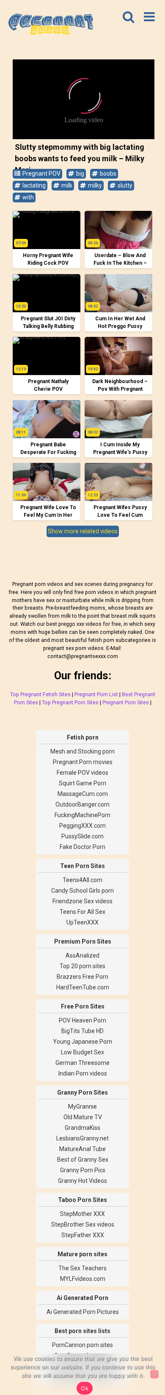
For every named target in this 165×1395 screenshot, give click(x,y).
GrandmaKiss (82, 1127)
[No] (154, 1374)
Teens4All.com (82, 880)
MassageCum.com (83, 793)
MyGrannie (82, 1106)
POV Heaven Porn (82, 1020)
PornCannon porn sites (82, 1345)
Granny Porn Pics (82, 1170)
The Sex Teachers (82, 1268)
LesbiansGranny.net (82, 1138)
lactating (33, 185)
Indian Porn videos (82, 1073)
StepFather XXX (82, 1235)
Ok (84, 1388)
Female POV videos (82, 772)
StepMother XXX (82, 1213)
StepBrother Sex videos (82, 1224)
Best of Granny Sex (82, 1159)
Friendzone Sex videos (82, 901)
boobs (107, 173)
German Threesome (82, 1062)
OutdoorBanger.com (82, 804)
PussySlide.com (82, 836)
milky (94, 185)
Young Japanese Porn (82, 1041)
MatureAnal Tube (82, 1149)
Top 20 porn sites (82, 966)
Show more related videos (83, 531)
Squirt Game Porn (82, 783)
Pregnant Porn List (96, 694)
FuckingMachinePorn (82, 815)
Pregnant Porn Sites (125, 702)
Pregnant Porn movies (83, 762)
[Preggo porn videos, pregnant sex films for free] (50, 25)
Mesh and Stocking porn (82, 751)
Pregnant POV (40, 173)
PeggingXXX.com (82, 825)
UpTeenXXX (82, 922)
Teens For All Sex (82, 911)
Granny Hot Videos (82, 1180)
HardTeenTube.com (82, 987)
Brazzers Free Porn (82, 976)
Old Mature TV (82, 1117)
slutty (124, 185)
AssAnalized (82, 955)
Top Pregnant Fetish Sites (40, 694)
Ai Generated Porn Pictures (83, 1311)
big (79, 173)
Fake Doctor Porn (82, 846)
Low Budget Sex (82, 1052)
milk (66, 185)
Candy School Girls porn (82, 890)
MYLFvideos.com (82, 1278)
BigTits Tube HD (82, 1031)
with (27, 197)
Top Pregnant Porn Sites (70, 702)
